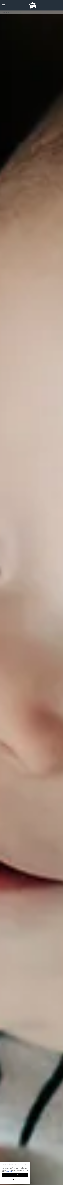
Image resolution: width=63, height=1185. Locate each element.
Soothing (17, 12)
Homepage (5, 12)
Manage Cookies (15, 1179)
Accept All (15, 1175)
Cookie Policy (8, 1171)
